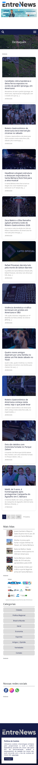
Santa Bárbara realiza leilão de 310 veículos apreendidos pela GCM (23, 560)
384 (18, 517)
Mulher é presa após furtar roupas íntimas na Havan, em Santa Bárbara (24, 542)
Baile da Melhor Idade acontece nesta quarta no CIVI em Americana (24, 551)
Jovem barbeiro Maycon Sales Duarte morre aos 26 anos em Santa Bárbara (24, 533)
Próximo (26, 517)
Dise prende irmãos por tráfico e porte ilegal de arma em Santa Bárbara (23, 569)
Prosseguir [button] (8, 759)
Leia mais (15, 755)
